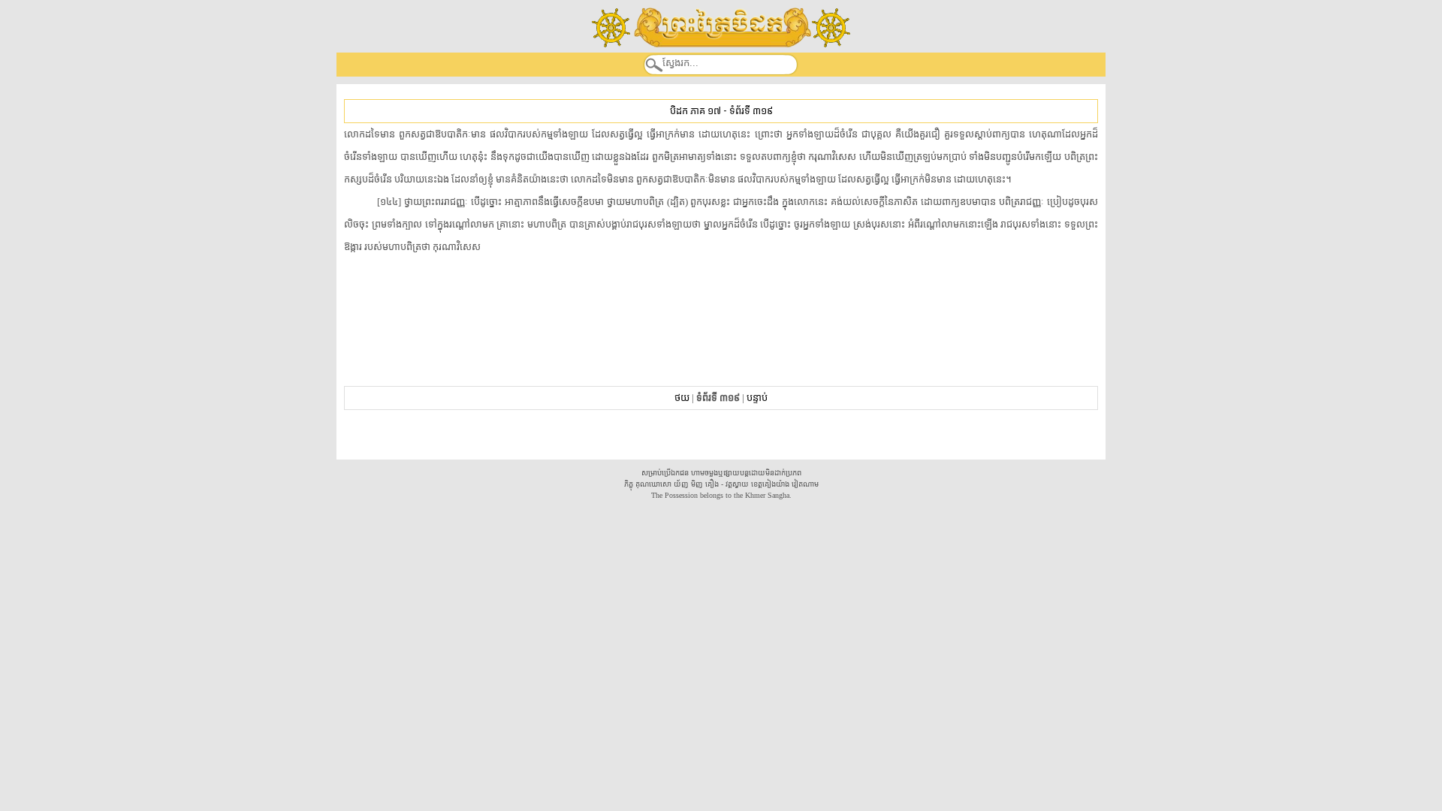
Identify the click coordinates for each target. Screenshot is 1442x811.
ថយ (681, 397)
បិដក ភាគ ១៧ (695, 110)
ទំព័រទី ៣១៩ (751, 110)
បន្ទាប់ (757, 397)
